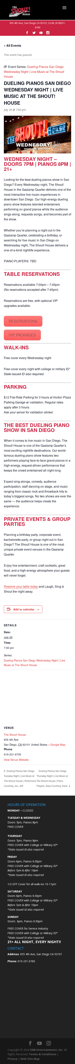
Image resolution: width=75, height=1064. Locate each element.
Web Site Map (30, 1059)
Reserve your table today (21, 586)
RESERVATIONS (23, 321)
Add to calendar (23, 609)
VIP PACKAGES (22, 335)
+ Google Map (56, 744)
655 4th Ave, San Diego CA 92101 (28, 23)
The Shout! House (15, 734)
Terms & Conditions (42, 1054)
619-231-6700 (26, 961)
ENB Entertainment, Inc (46, 1050)
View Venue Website (16, 760)
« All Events (12, 45)
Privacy (13, 1059)
